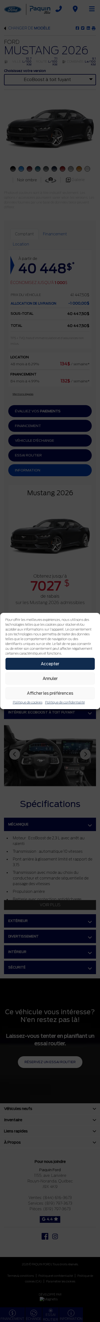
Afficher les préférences (50, 693)
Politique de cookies (27, 702)
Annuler (50, 678)
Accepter (50, 664)
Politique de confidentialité (65, 702)
